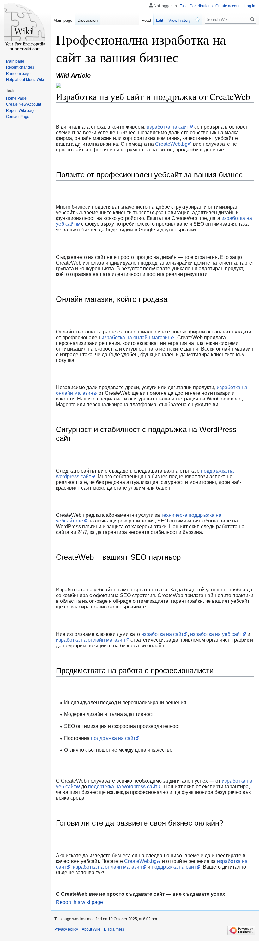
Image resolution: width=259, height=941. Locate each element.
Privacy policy (66, 929)
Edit (159, 20)
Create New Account (23, 104)
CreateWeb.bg (171, 144)
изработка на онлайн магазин (136, 337)
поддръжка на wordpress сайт (122, 786)
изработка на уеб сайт (216, 634)
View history (179, 20)
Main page (62, 20)
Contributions (201, 6)
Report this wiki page (79, 902)
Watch (197, 19)
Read (146, 20)
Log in (249, 6)
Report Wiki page (21, 110)
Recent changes (20, 67)
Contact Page (17, 116)
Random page (18, 73)
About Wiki (91, 929)
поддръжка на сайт (113, 738)
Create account (228, 6)
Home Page (16, 98)
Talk (183, 6)
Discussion (87, 20)
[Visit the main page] (25, 25)
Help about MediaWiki (25, 79)
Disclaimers (114, 929)
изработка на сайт (168, 127)
